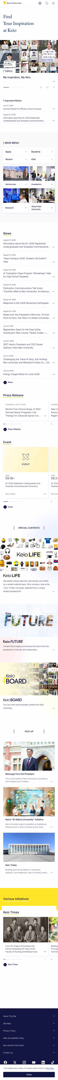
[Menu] (53, 3)
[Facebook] (5, 1062)
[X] (15, 1062)
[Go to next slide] (54, 87)
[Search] (46, 3)
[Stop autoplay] (47, 87)
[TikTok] (52, 1062)
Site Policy (50, 1068)
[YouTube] (33, 1062)
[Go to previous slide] (41, 87)
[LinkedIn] (43, 1062)
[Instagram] (24, 1062)
